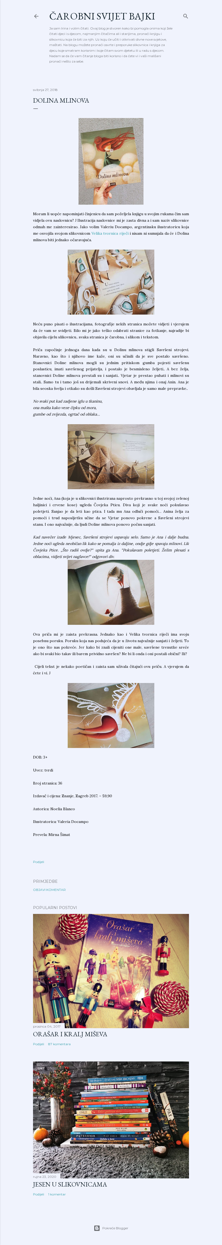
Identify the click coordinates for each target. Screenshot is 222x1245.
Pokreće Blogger (115, 1228)
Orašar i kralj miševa (70, 1034)
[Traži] (185, 15)
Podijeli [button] (38, 862)
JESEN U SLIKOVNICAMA (70, 1184)
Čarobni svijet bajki (102, 16)
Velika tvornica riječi (110, 233)
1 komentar (57, 1194)
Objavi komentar (49, 890)
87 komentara (59, 1044)
